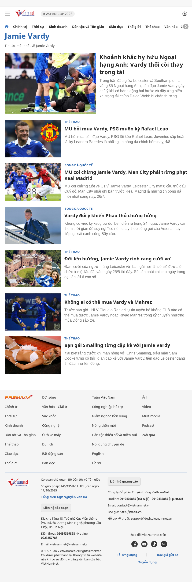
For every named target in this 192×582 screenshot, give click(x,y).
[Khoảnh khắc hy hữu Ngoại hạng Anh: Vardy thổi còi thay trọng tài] (50, 83)
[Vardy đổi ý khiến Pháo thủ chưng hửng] (33, 225)
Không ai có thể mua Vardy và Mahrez (108, 302)
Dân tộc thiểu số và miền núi (114, 435)
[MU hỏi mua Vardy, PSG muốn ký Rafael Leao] (33, 138)
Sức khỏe (49, 416)
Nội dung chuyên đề (108, 444)
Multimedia (151, 416)
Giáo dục (116, 26)
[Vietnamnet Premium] (19, 399)
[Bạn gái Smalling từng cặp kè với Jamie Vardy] (33, 355)
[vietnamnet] (25, 17)
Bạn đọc (48, 463)
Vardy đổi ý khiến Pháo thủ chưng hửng (110, 215)
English (98, 453)
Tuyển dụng (147, 562)
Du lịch (47, 444)
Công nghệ (50, 425)
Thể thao (152, 26)
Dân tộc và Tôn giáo (88, 26)
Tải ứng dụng (127, 555)
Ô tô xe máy (51, 435)
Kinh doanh (58, 26)
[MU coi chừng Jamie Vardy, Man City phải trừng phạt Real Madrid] (33, 182)
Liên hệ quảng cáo (124, 481)
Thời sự (38, 26)
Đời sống (49, 397)
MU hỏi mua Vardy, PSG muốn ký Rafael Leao (116, 129)
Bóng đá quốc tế (78, 165)
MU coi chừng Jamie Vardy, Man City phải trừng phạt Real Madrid (125, 175)
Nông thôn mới (104, 425)
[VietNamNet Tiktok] (154, 546)
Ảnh (145, 397)
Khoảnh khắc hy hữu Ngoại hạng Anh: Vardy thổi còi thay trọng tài (141, 64)
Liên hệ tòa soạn (55, 508)
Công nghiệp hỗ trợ (107, 406)
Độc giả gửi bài (168, 555)
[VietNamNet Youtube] (144, 546)
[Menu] (7, 14)
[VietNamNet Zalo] (164, 546)
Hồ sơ (96, 463)
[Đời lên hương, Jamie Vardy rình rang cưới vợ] (33, 268)
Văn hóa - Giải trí (177, 26)
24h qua (148, 435)
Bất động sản (52, 453)
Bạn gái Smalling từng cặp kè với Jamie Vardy (117, 345)
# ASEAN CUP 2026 (57, 13)
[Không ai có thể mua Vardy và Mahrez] (33, 312)
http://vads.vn (131, 512)
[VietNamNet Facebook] (134, 546)
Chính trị (20, 26)
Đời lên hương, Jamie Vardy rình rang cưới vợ (117, 258)
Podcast (148, 425)
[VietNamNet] (6, 27)
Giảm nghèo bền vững (109, 416)
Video (146, 406)
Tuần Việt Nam (103, 397)
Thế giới (134, 26)
